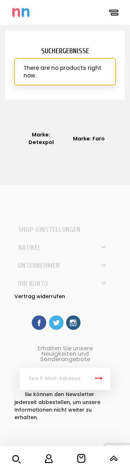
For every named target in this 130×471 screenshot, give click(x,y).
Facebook (39, 322)
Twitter (56, 322)
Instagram (73, 322)
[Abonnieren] (99, 379)
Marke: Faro (89, 138)
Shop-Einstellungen (49, 229)
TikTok (90, 322)
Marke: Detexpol (41, 138)
